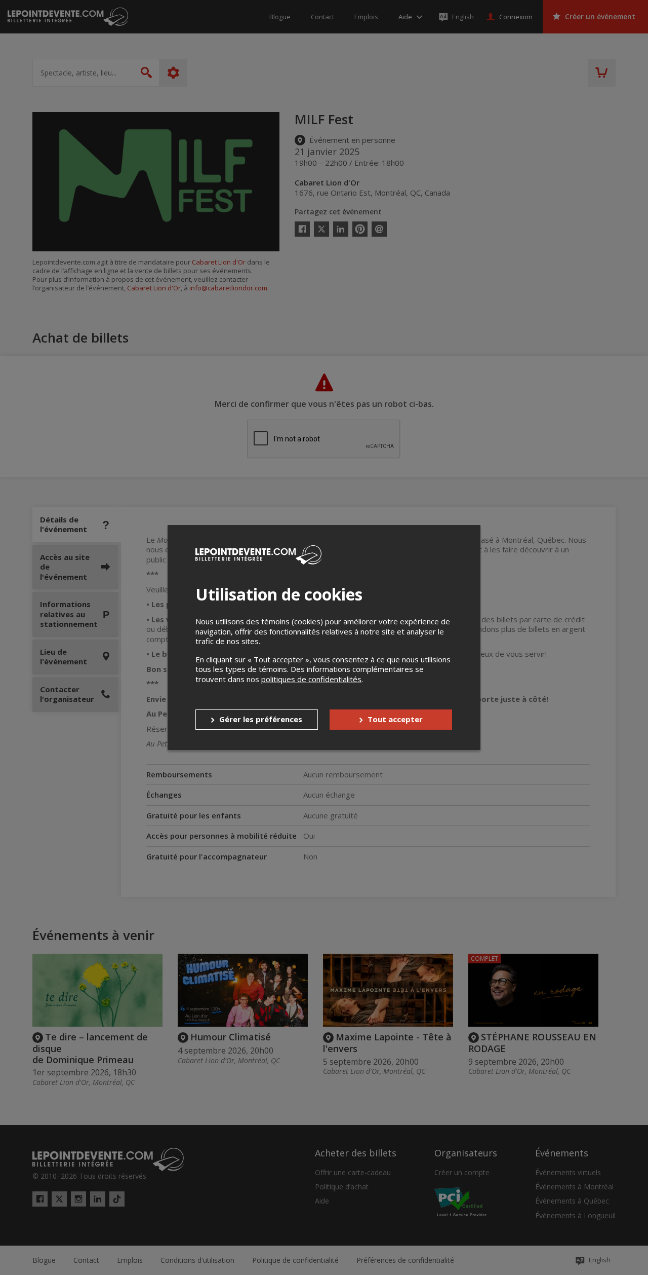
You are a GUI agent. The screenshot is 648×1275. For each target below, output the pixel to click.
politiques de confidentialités (311, 679)
